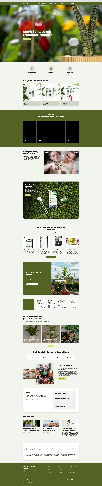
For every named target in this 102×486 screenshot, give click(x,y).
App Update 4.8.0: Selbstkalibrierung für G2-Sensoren (31, 430)
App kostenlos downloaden (32, 284)
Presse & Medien (61, 473)
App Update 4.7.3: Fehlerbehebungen (69, 429)
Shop (39, 3)
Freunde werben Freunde (73, 466)
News (71, 467)
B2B (58, 3)
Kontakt (48, 469)
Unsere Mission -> (62, 378)
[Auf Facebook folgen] (23, 479)
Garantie (48, 470)
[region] (56, 304)
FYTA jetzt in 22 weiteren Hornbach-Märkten (50, 430)
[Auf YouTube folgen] (27, 479)
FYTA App (71, 469)
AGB (59, 466)
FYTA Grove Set (64, 103)
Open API (71, 470)
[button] (35, 304)
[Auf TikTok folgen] (29, 479)
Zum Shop (27, 195)
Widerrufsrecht (61, 469)
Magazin (62, 3)
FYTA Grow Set (45, 103)
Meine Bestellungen (50, 466)
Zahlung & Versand (62, 470)
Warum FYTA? (44, 3)
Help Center (49, 467)
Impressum (60, 472)
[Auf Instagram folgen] (25, 479)
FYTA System (50, 3)
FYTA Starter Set (26, 103)
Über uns (55, 3)
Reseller (71, 473)
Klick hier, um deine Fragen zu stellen (33, 399)
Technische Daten (72, 472)
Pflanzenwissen (49, 472)
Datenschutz (61, 467)
